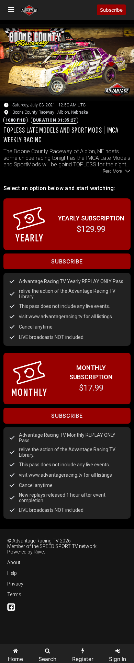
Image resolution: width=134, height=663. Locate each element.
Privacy (15, 584)
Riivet (39, 552)
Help (12, 573)
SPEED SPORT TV (59, 546)
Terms (14, 594)
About (13, 562)
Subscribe (111, 10)
